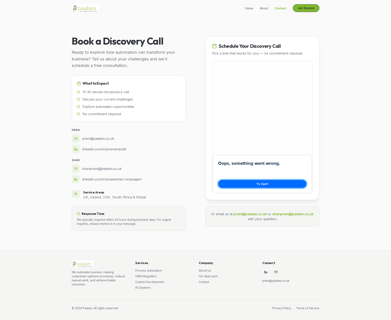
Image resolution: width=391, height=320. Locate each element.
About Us (205, 270)
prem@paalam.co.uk (250, 214)
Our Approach (208, 276)
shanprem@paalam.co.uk (292, 214)
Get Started (306, 8)
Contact (204, 282)
